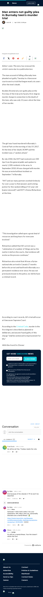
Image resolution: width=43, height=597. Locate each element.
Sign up (37, 424)
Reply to (11, 509)
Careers (25, 580)
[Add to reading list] (36, 58)
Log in (32, 424)
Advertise (7, 570)
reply (9, 451)
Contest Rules (27, 577)
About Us (7, 567)
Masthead (25, 574)
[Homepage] (7, 559)
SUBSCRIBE (31, 3)
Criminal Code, (22, 326)
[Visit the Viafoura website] (36, 545)
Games (6, 580)
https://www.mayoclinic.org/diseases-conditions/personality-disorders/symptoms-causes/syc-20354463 (22, 520)
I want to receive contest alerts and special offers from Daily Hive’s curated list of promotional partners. (22, 365)
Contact (25, 567)
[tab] (9, 439)
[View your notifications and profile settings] (39, 439)
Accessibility (8, 574)
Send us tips (8, 577)
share (32, 451)
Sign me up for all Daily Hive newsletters (19, 370)
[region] (21, 485)
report (37, 451)
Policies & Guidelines (30, 570)
